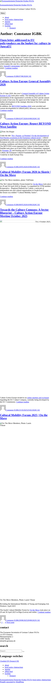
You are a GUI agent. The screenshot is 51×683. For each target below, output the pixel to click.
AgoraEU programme (12, 66)
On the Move (38, 184)
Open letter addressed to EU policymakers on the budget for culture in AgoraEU (25, 43)
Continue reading (11, 68)
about (7, 17)
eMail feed (9, 24)
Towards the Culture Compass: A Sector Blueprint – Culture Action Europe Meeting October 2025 (24, 213)
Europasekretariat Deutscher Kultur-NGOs (16, 5)
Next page (10, 622)
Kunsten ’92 (7, 150)
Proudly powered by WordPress (12, 682)
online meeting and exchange (38, 398)
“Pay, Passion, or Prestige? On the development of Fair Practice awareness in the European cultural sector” (24, 137)
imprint (7, 22)
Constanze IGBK (12, 76)
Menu (3, 13)
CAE (29, 76)
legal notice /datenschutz (14, 19)
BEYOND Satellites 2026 (21, 106)
